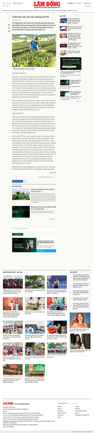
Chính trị (12, 10)
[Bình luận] (9, 28)
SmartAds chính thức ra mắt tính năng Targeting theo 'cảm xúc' (45, 242)
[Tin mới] (7, 3)
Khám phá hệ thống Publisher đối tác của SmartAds (43, 208)
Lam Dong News (88, 6)
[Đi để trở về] (57, 349)
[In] (25, 181)
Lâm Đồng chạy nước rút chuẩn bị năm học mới (80, 298)
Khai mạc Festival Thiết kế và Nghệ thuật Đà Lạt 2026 (75, 28)
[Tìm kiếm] (10, 3)
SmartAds (16, 219)
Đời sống (25, 10)
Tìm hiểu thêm (41, 250)
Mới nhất (7, 10)
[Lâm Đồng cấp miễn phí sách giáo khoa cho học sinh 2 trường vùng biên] (13, 370)
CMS (79, 431)
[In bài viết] (9, 31)
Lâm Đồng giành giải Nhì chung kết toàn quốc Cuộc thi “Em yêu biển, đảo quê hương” (56, 313)
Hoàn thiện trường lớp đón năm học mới (35, 357)
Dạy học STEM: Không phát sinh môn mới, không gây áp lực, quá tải (12, 337)
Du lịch (53, 10)
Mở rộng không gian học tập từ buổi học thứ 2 (42, 190)
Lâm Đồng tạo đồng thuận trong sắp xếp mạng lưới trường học (81, 292)
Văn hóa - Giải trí (47, 10)
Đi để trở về (50, 357)
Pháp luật (29, 10)
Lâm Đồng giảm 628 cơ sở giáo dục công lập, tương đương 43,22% (34, 337)
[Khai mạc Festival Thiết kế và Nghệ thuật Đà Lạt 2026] (63, 28)
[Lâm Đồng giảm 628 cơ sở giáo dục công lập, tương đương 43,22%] (35, 327)
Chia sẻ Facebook (18, 181)
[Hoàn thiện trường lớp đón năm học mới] (35, 349)
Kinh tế (20, 10)
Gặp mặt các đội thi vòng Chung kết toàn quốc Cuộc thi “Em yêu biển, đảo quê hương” (35, 380)
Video (75, 10)
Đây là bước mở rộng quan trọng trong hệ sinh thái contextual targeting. (46, 246)
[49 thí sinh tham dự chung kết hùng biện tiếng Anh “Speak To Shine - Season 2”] (63, 20)
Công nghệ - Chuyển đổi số (67, 10)
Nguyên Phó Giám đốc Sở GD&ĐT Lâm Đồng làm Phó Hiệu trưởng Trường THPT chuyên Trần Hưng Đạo (74, 36)
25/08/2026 (18, 3)
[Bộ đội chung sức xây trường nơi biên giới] (63, 52)
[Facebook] (76, 403)
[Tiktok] (70, 403)
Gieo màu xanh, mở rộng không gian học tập (35, 290)
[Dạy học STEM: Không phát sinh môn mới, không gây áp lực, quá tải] (13, 327)
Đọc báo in (7, 5)
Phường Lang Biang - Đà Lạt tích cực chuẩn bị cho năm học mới (12, 358)
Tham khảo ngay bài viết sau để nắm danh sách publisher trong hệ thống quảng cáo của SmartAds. (42, 212)
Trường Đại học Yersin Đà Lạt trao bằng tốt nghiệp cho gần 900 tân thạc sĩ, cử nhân (75, 45)
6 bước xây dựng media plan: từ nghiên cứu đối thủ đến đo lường (70, 72)
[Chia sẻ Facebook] (9, 25)
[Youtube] (73, 403)
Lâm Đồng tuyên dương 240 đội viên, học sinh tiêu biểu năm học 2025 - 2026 (57, 337)
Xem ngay (52, 219)
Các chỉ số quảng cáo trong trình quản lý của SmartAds (75, 93)
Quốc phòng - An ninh (37, 10)
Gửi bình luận (18, 234)
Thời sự (16, 10)
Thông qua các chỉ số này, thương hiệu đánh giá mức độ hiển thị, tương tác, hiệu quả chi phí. (70, 98)
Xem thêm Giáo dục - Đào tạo (12, 272)
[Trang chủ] (4, 10)
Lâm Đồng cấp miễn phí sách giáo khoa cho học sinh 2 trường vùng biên (12, 380)
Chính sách (58, 10)
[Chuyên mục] (4, 3)
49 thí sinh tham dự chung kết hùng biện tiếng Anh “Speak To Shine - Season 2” (74, 21)
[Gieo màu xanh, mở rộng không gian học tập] (35, 282)
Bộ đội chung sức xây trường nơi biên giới (74, 51)
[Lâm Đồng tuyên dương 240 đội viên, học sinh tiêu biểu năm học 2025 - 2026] (57, 327)
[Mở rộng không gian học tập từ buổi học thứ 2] (21, 194)
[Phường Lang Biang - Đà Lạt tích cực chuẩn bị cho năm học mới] (13, 349)
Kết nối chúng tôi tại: (62, 403)
